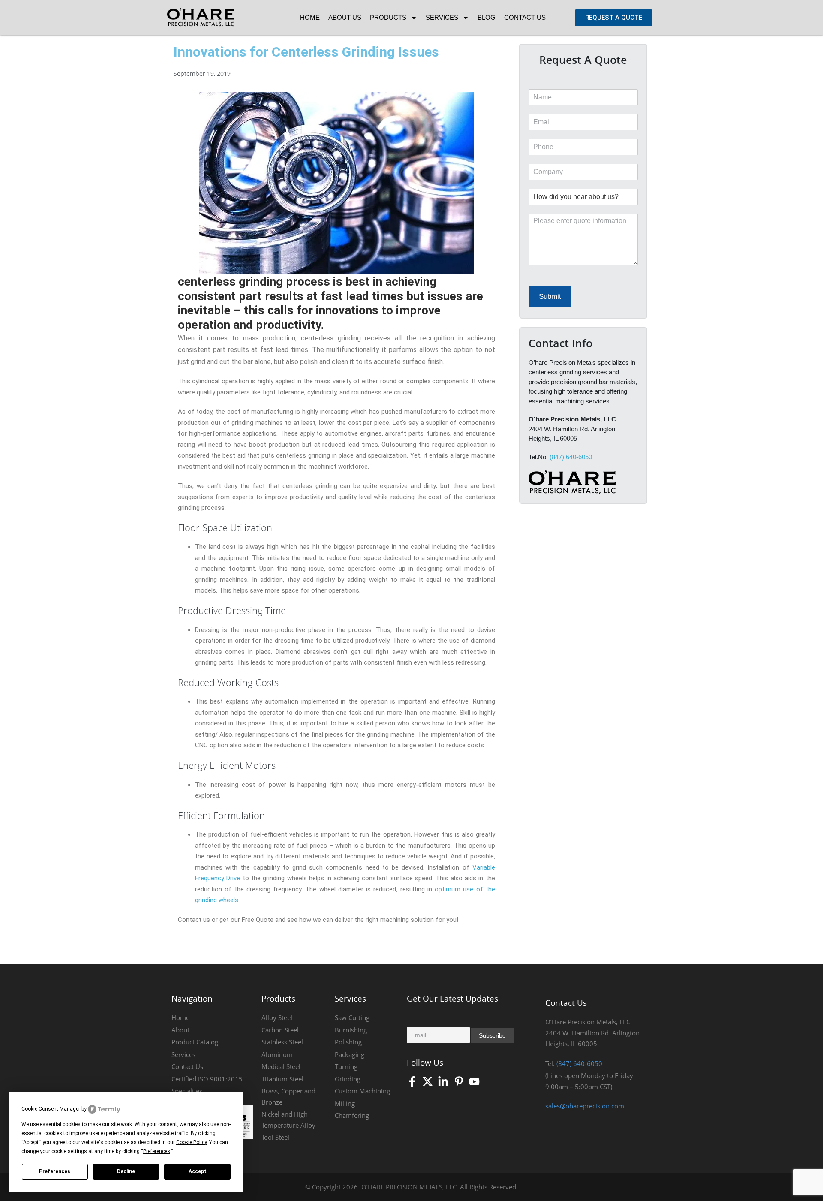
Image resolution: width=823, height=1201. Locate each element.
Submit (550, 296)
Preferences (54, 1171)
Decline (126, 1171)
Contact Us (525, 17)
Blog (487, 17)
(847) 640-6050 (571, 457)
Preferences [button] (156, 1151)
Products (388, 17)
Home (310, 17)
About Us (344, 17)
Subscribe (492, 1035)
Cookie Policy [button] (191, 1142)
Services (442, 17)
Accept (198, 1171)
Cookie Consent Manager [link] (50, 1109)
